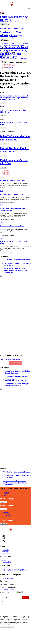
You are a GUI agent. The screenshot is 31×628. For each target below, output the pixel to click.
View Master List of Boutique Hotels (10, 21)
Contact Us (6, 551)
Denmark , (6, 493)
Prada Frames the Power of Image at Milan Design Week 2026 (16, 384)
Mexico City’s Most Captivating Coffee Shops (16, 43)
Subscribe (6, 553)
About (6, 603)
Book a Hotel (7, 562)
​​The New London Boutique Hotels (15, 376)
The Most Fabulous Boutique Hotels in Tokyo (16, 570)
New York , (6, 513)
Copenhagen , (7, 492)
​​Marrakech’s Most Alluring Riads (12, 35)
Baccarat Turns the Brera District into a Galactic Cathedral (16, 372)
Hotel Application (8, 578)
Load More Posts (15, 363)
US (4, 516)
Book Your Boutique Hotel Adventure (10, 359)
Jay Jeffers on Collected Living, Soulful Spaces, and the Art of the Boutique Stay (15, 270)
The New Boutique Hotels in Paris (12, 37)
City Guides (6, 560)
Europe (5, 495)
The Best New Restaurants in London (13, 569)
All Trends (3, 55)
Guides (7, 609)
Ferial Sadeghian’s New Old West (15, 380)
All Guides (3, 20)
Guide (1, 176)
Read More (10, 67)
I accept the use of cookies (7, 627)
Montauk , (6, 512)
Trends (7, 606)
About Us (6, 550)
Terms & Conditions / (9, 589)
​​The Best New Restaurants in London (13, 45)
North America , (7, 515)
